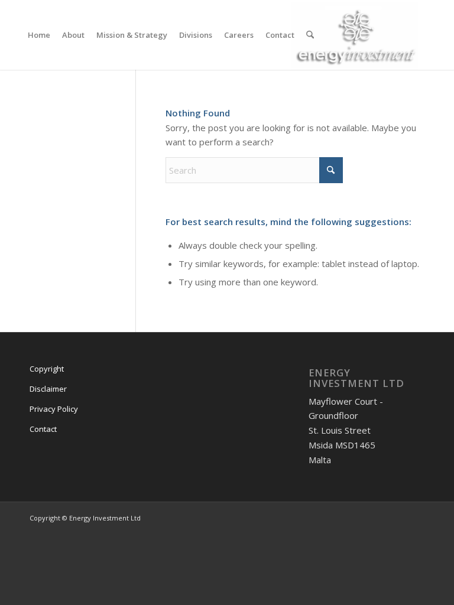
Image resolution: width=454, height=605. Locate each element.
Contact (43, 429)
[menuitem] (39, 35)
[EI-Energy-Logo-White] (357, 35)
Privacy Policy (54, 409)
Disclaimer (48, 388)
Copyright (47, 368)
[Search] (310, 35)
